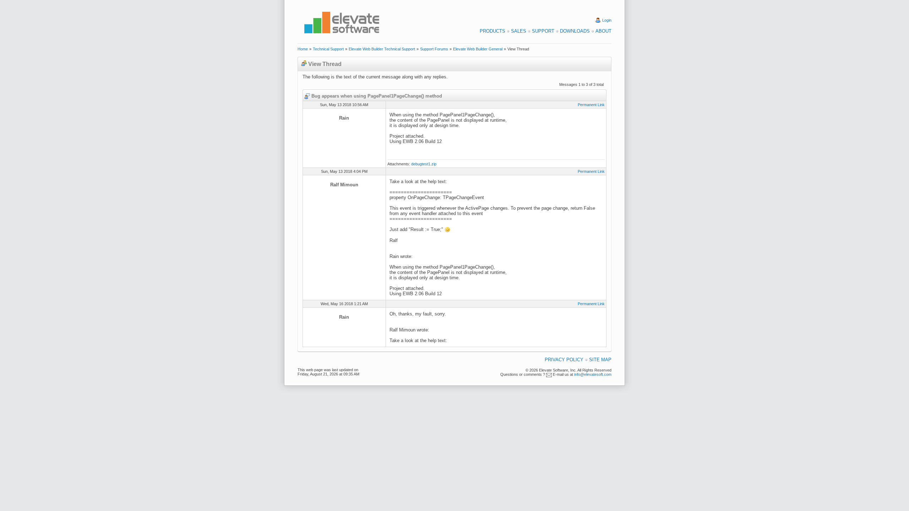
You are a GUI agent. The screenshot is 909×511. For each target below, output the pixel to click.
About (603, 31)
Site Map (600, 359)
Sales (518, 31)
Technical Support (328, 49)
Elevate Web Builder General (477, 49)
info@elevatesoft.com (592, 374)
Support (543, 31)
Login (606, 20)
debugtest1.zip (423, 164)
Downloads (575, 31)
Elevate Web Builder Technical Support (382, 49)
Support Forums (434, 49)
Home (303, 49)
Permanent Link (591, 105)
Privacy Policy (564, 359)
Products (492, 31)
